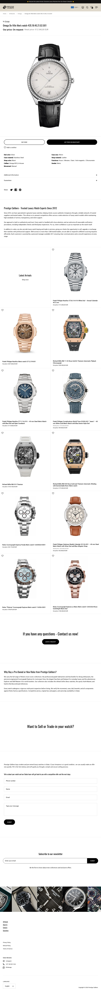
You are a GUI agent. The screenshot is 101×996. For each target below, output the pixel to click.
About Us (5, 925)
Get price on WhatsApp (72, 142)
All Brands (12, 13)
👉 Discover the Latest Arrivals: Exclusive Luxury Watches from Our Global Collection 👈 (50, 1)
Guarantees (7, 180)
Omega (20, 13)
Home (4, 13)
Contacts (5, 928)
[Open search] (87, 7)
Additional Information (11, 175)
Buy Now (24, 142)
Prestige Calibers (93, 987)
